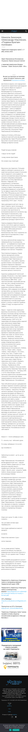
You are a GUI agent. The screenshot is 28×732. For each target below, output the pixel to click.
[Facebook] (12, 717)
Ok (10, 730)
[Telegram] (15, 717)
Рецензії (7, 34)
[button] (2, 31)
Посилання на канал (18, 80)
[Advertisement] (14, 15)
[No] (26, 727)
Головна (3, 34)
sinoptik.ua (14, 714)
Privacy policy (16, 730)
